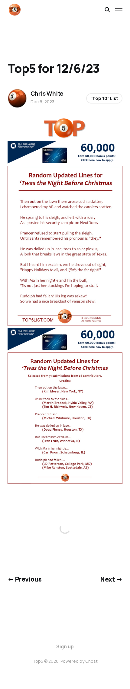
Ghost (91, 661)
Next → (111, 579)
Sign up (65, 646)
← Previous (24, 579)
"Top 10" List (104, 98)
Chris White (47, 93)
